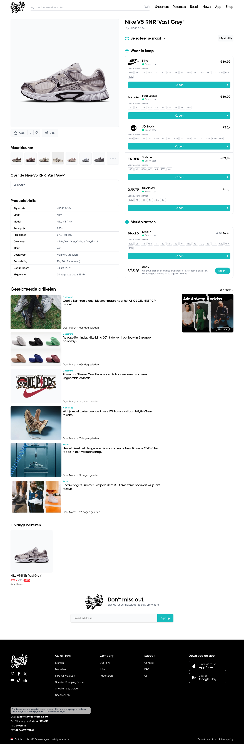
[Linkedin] (25, 680)
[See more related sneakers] (113, 158)
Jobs (102, 669)
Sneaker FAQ (62, 694)
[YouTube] (12, 680)
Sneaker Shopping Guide (69, 682)
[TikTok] (19, 680)
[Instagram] (12, 674)
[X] (25, 674)
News (207, 7)
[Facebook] (19, 674)
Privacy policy (226, 739)
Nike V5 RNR (64, 221)
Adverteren (106, 675)
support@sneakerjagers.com (32, 717)
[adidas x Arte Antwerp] (207, 313)
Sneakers (161, 7)
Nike (59, 214)
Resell (194, 7)
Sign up (165, 618)
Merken (59, 662)
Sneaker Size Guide (66, 688)
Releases (179, 7)
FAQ (146, 669)
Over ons (105, 662)
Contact (149, 662)
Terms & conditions (207, 739)
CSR (146, 675)
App (218, 7)
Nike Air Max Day (65, 675)
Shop (229, 7)
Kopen (201, 85)
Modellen (60, 669)
